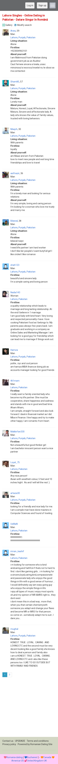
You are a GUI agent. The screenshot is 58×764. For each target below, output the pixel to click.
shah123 (14, 265)
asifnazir (14, 173)
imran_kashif (17, 551)
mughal (14, 629)
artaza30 (15, 493)
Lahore (14, 37)
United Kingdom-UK (37, 760)
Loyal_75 (15, 462)
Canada (47, 757)
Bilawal (14, 221)
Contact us (7, 741)
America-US (17, 760)
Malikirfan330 (17, 431)
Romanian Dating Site (41, 744)
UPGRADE (20, 741)
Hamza (14, 350)
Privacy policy (9, 744)
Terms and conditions (38, 741)
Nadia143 (15, 292)
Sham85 (14, 81)
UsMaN (14, 524)
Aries (13, 30)
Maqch (13, 129)
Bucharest (32, 757)
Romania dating (14, 757)
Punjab (22, 37)
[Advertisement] (29, 708)
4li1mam (14, 380)
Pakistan (31, 37)
